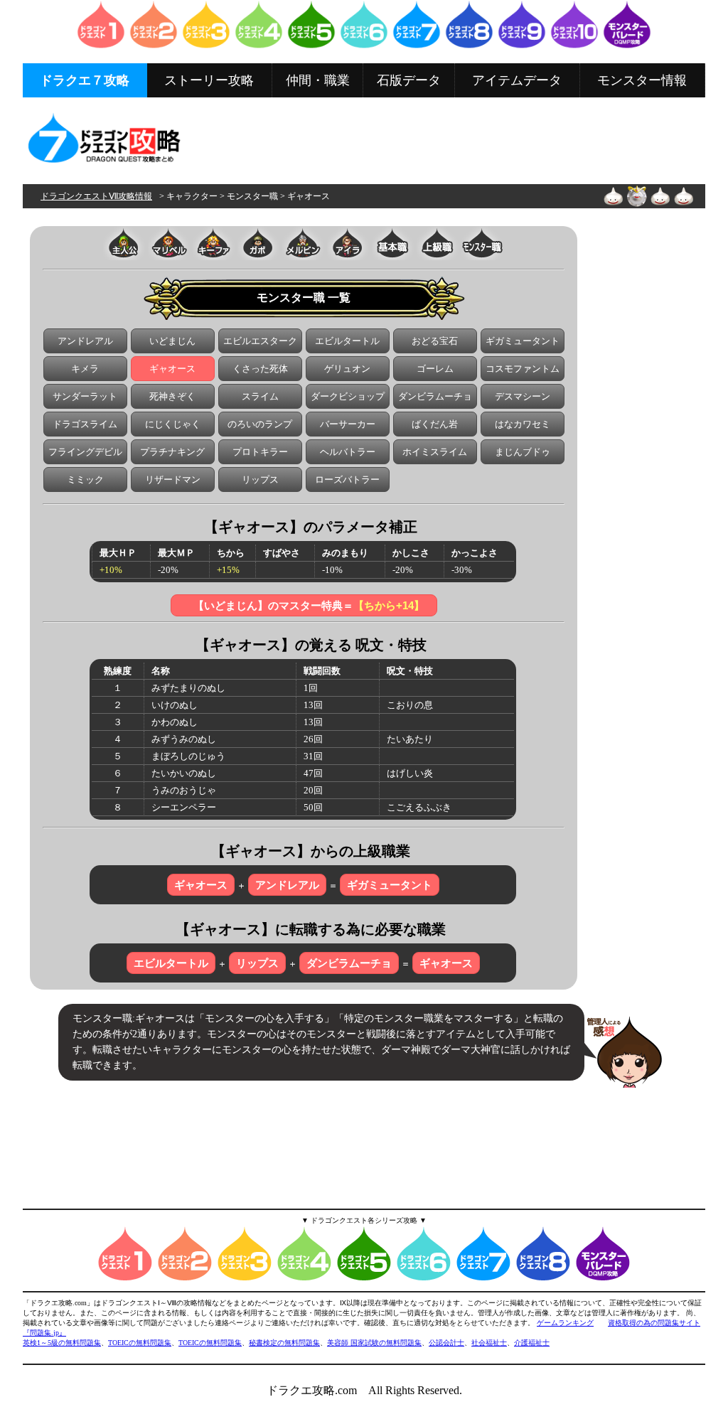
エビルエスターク (260, 341)
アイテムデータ (517, 80)
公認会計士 (446, 1343)
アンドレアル (85, 341)
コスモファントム (523, 368)
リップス (260, 479)
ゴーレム (435, 368)
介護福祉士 (532, 1343)
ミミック (85, 479)
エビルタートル (347, 341)
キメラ (85, 368)
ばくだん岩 (435, 424)
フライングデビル (85, 451)
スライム (260, 396)
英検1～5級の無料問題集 (62, 1343)
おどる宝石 (435, 341)
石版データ (409, 80)
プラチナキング (172, 451)
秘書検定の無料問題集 (284, 1343)
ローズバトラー (347, 479)
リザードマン (172, 479)
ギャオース (172, 368)
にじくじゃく (172, 424)
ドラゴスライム (85, 424)
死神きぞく (172, 396)
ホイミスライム (434, 451)
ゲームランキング (565, 1323)
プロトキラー (260, 451)
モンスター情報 (642, 80)
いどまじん (172, 341)
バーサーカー (347, 424)
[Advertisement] (446, 140)
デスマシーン (522, 396)
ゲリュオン (347, 368)
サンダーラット (85, 396)
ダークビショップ (348, 396)
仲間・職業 (318, 80)
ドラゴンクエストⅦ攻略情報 (96, 196)
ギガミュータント (523, 341)
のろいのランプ (260, 424)
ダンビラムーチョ (435, 396)
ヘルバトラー (347, 451)
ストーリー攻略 (209, 80)
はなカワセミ (522, 424)
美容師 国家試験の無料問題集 (374, 1343)
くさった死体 (260, 368)
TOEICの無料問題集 (139, 1343)
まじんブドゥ (522, 451)
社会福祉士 (489, 1343)
